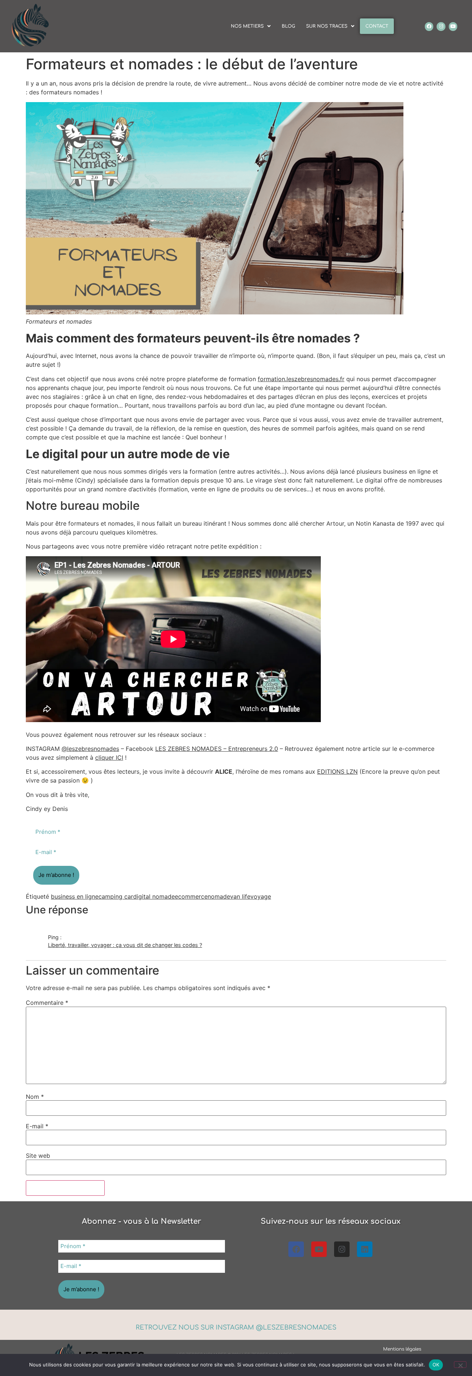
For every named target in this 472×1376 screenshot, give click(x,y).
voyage (260, 896)
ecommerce (191, 896)
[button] (250, 26)
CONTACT (376, 26)
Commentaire (47, 1003)
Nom (35, 1097)
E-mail (37, 1126)
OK (436, 1365)
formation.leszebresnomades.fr (301, 379)
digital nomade (154, 896)
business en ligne (74, 896)
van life (240, 896)
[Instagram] (441, 26)
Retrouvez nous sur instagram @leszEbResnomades (236, 1327)
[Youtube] (453, 26)
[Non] (460, 1364)
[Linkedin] (364, 1249)
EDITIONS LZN (337, 771)
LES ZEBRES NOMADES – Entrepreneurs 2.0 (216, 748)
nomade (219, 896)
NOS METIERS (247, 26)
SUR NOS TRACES (326, 26)
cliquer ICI (109, 757)
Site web (38, 1156)
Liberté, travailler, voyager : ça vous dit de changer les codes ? (125, 945)
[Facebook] (429, 26)
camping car (115, 896)
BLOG (288, 26)
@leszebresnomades (90, 748)
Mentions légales (402, 1349)
